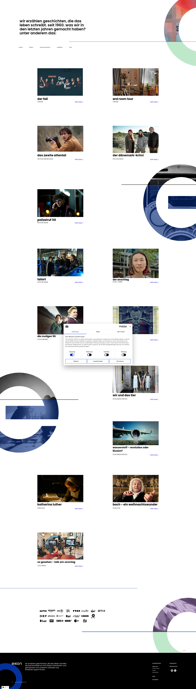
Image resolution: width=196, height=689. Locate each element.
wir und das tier (124, 395)
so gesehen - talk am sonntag (56, 562)
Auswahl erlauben (98, 361)
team (154, 670)
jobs (153, 676)
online (21, 47)
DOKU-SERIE (117, 282)
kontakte (155, 679)
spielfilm (60, 47)
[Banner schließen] (130, 326)
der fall (42, 99)
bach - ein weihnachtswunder (135, 504)
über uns (155, 666)
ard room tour (123, 99)
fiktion (31, 47)
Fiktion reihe (42, 282)
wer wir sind (155, 668)
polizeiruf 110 (46, 220)
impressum (173, 663)
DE (5, 687)
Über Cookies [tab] (121, 331)
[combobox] (5, 687)
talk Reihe (41, 565)
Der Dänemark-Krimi (128, 155)
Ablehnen (76, 361)
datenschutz (173, 666)
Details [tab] (98, 331)
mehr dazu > (79, 102)
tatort (41, 279)
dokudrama (42, 339)
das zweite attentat (51, 155)
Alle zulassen (120, 361)
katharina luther (49, 504)
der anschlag (121, 279)
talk (70, 47)
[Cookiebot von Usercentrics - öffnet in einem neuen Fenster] (120, 327)
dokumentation (45, 47)
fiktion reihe (118, 159)
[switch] (89, 355)
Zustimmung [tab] (75, 331)
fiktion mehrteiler (45, 159)
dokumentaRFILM (120, 454)
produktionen (156, 663)
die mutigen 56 (46, 336)
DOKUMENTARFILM (120, 399)
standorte (155, 672)
